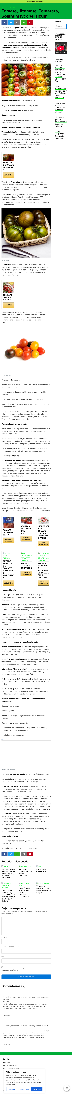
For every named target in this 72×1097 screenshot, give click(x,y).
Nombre (5, 937)
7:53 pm (46, 1031)
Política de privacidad (11, 1069)
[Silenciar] (65, 52)
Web (3, 957)
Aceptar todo (37, 1089)
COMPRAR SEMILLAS (9, 305)
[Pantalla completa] (66, 52)
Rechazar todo (24, 1089)
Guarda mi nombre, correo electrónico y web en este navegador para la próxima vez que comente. (25, 969)
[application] (61, 48)
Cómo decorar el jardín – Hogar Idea (23, 997)
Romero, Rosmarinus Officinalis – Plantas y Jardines (23, 1026)
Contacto (6, 1062)
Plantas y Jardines (35, 2)
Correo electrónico (10, 947)
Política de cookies (10, 1065)
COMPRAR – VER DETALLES (8, 175)
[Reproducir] (57, 52)
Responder (7, 1015)
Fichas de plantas (8, 7)
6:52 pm (46, 997)
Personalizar (12, 1089)
